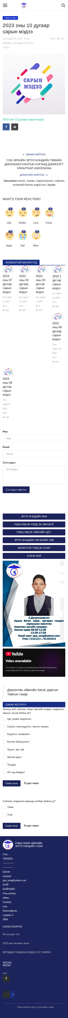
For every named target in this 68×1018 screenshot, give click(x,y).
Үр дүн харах (31, 783)
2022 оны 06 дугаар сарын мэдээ (57, 331)
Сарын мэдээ (10, 18)
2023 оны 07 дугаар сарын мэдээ (7, 284)
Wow (35, 245)
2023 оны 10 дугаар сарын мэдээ (23, 119)
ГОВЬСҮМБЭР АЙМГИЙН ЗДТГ (34, 532)
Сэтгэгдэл (9, 462)
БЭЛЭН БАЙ (34, 556)
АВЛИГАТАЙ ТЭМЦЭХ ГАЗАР (34, 548)
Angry (9, 245)
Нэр (5, 431)
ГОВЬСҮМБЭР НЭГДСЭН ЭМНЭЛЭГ (34, 524)
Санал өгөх (11, 783)
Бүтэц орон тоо (11, 934)
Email (6, 447)
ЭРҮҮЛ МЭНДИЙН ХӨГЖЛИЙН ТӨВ (34, 540)
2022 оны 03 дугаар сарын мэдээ (24, 284)
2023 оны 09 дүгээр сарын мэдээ (7, 386)
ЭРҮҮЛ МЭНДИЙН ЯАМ (34, 516)
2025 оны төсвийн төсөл (16, 943)
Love (35, 222)
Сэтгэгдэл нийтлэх (16, 489)
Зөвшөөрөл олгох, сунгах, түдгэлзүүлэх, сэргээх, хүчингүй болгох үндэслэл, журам (34, 182)
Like (9, 222)
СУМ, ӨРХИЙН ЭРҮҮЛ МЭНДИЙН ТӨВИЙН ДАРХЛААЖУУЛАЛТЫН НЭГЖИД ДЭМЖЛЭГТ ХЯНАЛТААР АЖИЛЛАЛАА (34, 164)
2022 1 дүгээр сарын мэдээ (56, 282)
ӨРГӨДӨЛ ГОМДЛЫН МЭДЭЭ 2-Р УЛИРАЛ (27, 952)
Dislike (22, 222)
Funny (49, 222)
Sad (22, 245)
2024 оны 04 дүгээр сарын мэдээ (40, 284)
